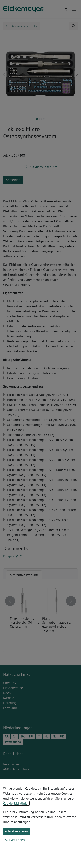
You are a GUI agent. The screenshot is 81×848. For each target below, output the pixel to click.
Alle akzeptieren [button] (16, 831)
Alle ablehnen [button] (15, 840)
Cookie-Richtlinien (16, 803)
